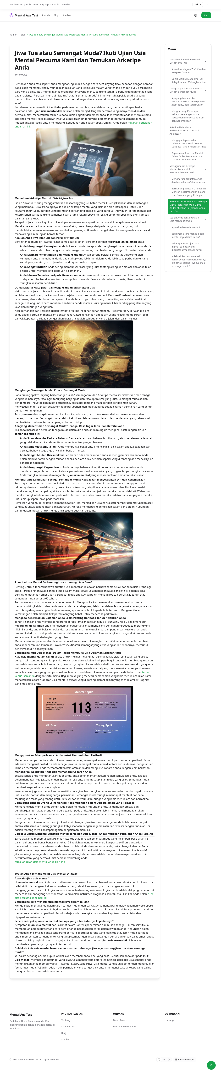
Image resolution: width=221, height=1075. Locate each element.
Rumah (46, 15)
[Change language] (195, 15)
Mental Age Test (21, 1014)
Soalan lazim (68, 1026)
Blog (56, 15)
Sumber (66, 15)
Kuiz (206, 15)
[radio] (159, 1059)
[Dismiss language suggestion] (207, 4)
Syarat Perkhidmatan (124, 1026)
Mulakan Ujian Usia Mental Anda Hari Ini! (40, 862)
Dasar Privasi (120, 1020)
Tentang (65, 1020)
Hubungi (169, 1020)
